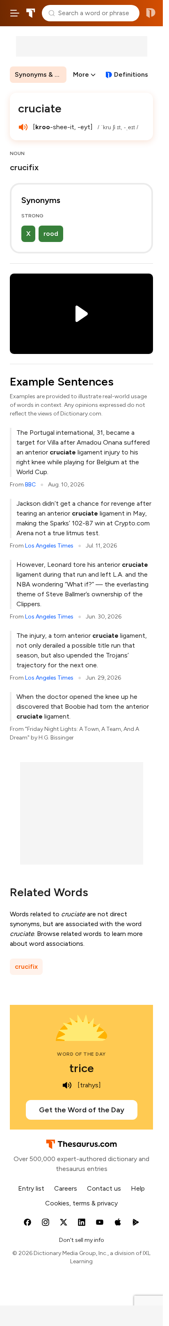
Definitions (131, 74)
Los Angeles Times (49, 545)
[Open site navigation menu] (15, 13)
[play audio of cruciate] (23, 127)
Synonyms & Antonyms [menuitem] (40, 74)
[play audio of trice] (67, 1085)
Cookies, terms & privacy (81, 1203)
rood (50, 233)
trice (81, 1068)
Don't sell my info (81, 1240)
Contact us (104, 1188)
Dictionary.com (150, 13)
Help (138, 1188)
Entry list (31, 1188)
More (81, 74)
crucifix (26, 966)
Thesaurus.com (30, 13)
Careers (65, 1188)
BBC (30, 484)
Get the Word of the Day (81, 1109)
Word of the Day (81, 1054)
